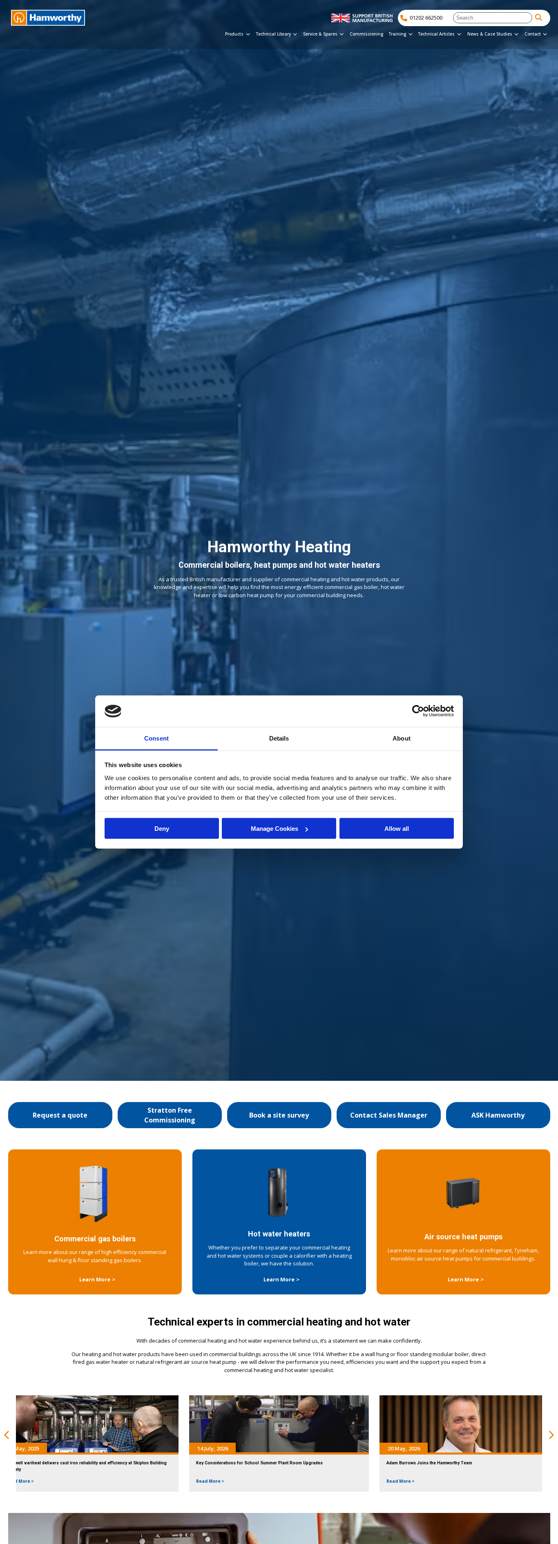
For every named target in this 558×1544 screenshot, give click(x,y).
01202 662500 (426, 17)
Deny (161, 828)
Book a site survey (279, 1115)
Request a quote (60, 1115)
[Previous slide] (6, 1435)
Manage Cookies (274, 828)
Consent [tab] (156, 737)
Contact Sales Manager (388, 1115)
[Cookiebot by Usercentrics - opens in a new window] (418, 711)
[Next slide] (551, 1435)
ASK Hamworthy (498, 1115)
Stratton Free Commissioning (169, 1115)
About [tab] (402, 737)
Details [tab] (279, 737)
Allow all (396, 828)
